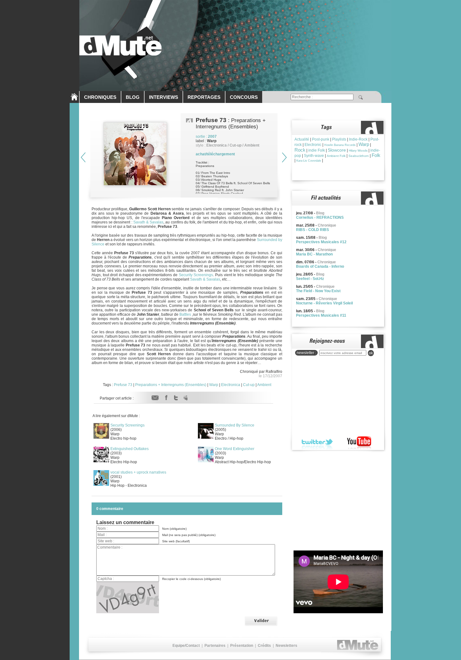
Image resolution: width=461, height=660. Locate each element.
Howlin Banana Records (340, 145)
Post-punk (320, 139)
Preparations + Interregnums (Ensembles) (170, 385)
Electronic (313, 144)
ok (371, 353)
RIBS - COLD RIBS (312, 230)
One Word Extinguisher (234, 449)
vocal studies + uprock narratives (138, 472)
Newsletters (286, 645)
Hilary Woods (358, 150)
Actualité (301, 139)
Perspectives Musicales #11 (321, 315)
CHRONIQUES (100, 97)
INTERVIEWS (163, 97)
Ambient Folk (336, 156)
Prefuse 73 (123, 385)
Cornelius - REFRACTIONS (320, 217)
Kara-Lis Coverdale (308, 160)
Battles (185, 314)
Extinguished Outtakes (129, 449)
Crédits (264, 645)
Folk (376, 155)
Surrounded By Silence (234, 425)
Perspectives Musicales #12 (321, 242)
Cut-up (249, 385)
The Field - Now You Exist (318, 291)
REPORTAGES (204, 97)
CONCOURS (244, 97)
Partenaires (214, 645)
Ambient (264, 385)
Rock (299, 150)
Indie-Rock (358, 139)
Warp (213, 385)
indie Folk (316, 150)
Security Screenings (196, 275)
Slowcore (337, 150)
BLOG (133, 97)
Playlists (339, 139)
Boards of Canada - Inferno (320, 266)
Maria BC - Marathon (314, 254)
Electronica (230, 385)
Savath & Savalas (148, 222)
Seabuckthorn (358, 156)
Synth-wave (314, 155)
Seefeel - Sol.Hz (310, 278)
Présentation (241, 645)
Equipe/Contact (186, 645)
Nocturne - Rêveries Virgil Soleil (324, 303)
